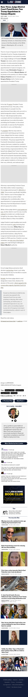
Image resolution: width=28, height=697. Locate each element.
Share (4, 20)
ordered (3, 214)
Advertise (21, 679)
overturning (9, 270)
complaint (5, 131)
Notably (3, 278)
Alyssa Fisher (4, 654)
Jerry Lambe (4, 16)
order (14, 224)
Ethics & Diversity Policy (17, 684)
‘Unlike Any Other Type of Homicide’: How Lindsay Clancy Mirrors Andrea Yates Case (12, 650)
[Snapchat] (23, 396)
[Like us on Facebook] (15, 396)
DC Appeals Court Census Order (8, 321)
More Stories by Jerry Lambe (14, 443)
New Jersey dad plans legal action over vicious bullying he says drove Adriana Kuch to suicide (13, 624)
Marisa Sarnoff (5, 574)
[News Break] (25, 396)
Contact (8, 687)
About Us (15, 679)
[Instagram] (19, 396)
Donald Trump (19, 390)
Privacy (13, 682)
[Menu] (2, 2)
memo (10, 104)
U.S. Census (14, 393)
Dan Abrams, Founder (17, 687)
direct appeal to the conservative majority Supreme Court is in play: (13, 285)
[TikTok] (17, 396)
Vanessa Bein (4, 524)
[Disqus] (14, 465)
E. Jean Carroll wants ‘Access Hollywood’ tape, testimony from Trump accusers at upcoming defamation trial (13, 596)
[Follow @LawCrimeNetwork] (22, 396)
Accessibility (19, 682)
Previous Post (8, 401)
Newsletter (7, 682)
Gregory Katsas (5, 393)
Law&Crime (19, 321)
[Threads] (20, 396)
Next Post (20, 401)
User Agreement (7, 684)
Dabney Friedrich (9, 390)
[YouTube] (14, 396)
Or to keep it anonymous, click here (15, 513)
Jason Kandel (4, 628)
